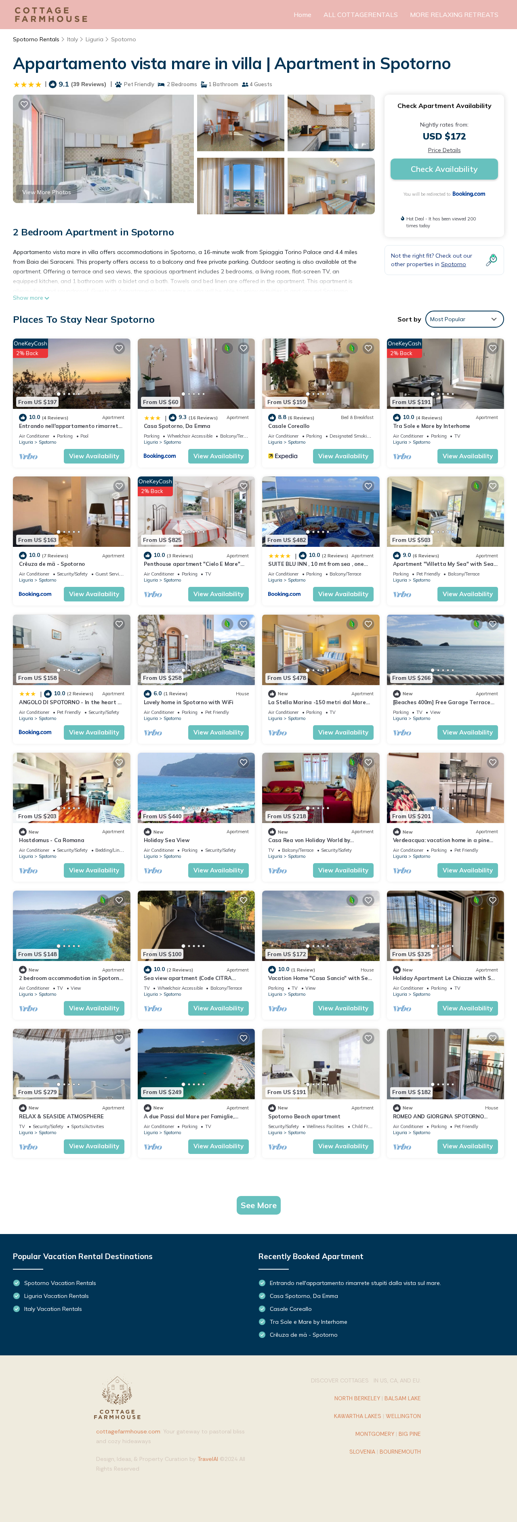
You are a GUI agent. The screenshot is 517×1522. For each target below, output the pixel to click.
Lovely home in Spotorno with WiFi (188, 702)
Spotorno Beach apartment (304, 1116)
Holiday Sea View (166, 840)
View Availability (94, 456)
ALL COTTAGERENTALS (361, 15)
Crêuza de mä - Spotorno (52, 564)
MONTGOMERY (374, 1433)
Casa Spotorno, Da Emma (177, 426)
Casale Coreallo (288, 426)
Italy (72, 39)
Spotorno (123, 39)
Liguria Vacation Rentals (56, 1296)
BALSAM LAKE (403, 1398)
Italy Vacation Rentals (53, 1308)
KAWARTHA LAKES (357, 1416)
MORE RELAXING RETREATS (454, 15)
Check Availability (444, 169)
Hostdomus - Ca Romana (51, 840)
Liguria (94, 39)
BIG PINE (410, 1433)
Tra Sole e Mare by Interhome (432, 426)
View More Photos (46, 192)
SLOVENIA (362, 1451)
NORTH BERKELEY (357, 1398)
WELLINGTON (403, 1416)
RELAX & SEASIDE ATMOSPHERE (61, 1116)
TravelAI (208, 1459)
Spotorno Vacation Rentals (60, 1283)
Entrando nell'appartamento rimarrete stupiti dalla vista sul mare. (355, 1283)
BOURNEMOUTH (400, 1451)
